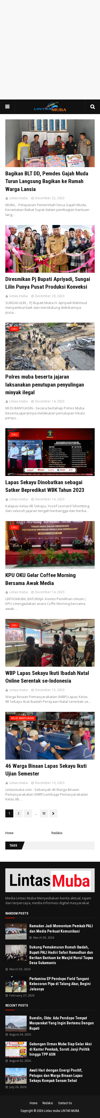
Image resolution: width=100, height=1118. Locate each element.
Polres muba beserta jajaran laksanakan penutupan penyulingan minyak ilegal (44, 385)
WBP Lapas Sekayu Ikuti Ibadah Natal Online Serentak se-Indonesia (47, 677)
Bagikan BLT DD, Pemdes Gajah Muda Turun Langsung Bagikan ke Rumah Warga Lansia (46, 181)
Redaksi (56, 833)
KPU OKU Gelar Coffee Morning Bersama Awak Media (40, 579)
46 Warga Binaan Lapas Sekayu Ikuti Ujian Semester (46, 770)
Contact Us (65, 1103)
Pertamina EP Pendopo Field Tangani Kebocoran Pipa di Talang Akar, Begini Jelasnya (60, 984)
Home (9, 833)
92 (44, 813)
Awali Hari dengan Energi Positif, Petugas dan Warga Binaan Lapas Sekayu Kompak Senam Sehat (56, 1075)
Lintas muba (18, 198)
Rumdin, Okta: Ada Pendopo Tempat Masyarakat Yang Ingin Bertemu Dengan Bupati (61, 1023)
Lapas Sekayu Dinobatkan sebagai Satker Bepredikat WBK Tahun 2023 (45, 486)
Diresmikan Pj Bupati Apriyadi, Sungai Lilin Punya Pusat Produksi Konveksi (47, 283)
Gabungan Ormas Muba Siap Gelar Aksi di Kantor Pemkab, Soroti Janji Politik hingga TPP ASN (60, 1049)
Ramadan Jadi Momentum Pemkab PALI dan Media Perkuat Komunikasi (61, 928)
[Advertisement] (50, 49)
